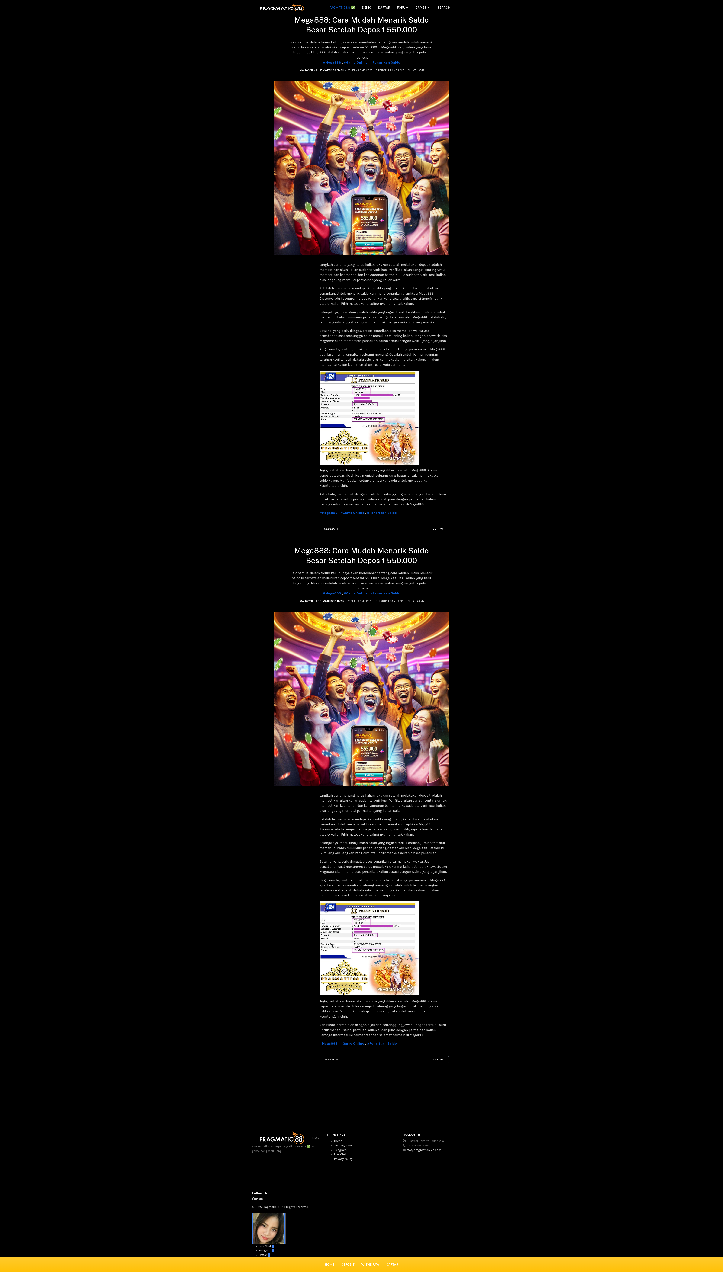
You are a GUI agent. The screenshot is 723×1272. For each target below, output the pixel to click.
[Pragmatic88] (282, 7)
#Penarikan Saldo (385, 62)
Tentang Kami (343, 1145)
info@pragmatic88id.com (423, 1150)
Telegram (340, 1150)
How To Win (306, 70)
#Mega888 (332, 62)
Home (338, 1141)
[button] (423, 7)
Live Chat (340, 1154)
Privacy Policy (343, 1159)
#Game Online (356, 62)
